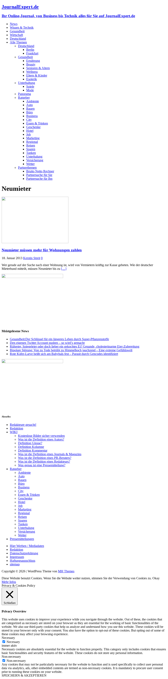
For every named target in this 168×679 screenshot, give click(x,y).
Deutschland (18, 38)
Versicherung (34, 160)
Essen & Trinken (37, 123)
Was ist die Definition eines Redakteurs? (44, 461)
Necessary (13, 642)
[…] (63, 268)
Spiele (30, 86)
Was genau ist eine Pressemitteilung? (41, 465)
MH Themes (66, 571)
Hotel (29, 130)
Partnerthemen (27, 167)
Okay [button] (156, 578)
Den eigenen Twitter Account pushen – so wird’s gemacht (47, 343)
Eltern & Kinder (36, 75)
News (13, 24)
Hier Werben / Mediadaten (27, 546)
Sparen (30, 149)
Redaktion (16, 428)
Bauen (30, 108)
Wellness (32, 71)
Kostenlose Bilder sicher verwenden (41, 435)
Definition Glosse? (30, 443)
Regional (32, 141)
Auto (29, 105)
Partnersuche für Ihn (39, 178)
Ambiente (32, 101)
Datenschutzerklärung (24, 553)
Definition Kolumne (31, 447)
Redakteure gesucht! (23, 424)
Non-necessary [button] (11, 656)
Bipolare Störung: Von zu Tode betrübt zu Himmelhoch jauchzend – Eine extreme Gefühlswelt (71, 350)
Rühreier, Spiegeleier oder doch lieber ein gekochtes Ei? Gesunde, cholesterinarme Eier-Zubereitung (74, 346)
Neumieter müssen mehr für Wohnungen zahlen (42, 250)
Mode (30, 90)
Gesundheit (17, 31)
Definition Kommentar (32, 450)
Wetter (30, 164)
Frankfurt (32, 53)
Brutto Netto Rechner (40, 171)
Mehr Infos (9, 582)
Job (28, 134)
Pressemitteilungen (22, 539)
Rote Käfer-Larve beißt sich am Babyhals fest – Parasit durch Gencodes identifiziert (64, 354)
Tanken (31, 153)
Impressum (17, 557)
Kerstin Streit (31, 258)
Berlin (30, 49)
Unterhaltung (26, 83)
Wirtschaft (16, 35)
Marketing (33, 138)
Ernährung (33, 60)
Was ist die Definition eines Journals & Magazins (49, 454)
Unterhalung (34, 156)
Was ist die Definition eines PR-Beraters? (44, 458)
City (29, 119)
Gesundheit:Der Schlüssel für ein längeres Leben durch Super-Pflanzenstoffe (59, 339)
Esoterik (31, 79)
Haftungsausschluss (22, 560)
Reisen (30, 145)
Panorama (24, 94)
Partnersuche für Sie (39, 175)
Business (32, 116)
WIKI (13, 432)
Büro (29, 112)
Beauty (30, 64)
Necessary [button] (8, 637)
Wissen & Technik (22, 27)
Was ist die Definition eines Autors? (41, 439)
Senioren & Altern (38, 68)
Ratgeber (24, 97)
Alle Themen (18, 42)
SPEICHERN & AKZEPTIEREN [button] (24, 675)
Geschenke (33, 127)
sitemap (15, 564)
